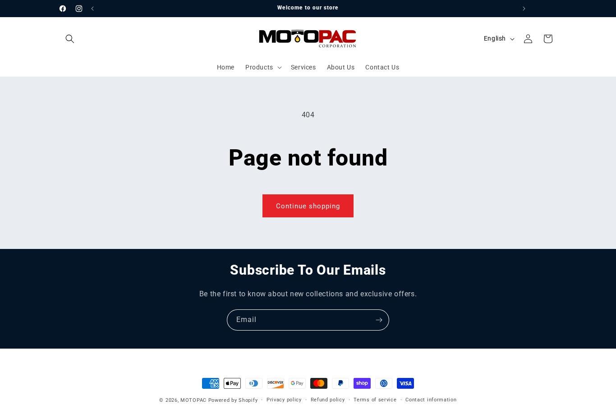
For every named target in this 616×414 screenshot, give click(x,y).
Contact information (430, 400)
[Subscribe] (379, 320)
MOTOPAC (193, 400)
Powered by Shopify (233, 400)
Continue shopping (308, 206)
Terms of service (375, 400)
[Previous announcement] (92, 8)
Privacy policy (284, 400)
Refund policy (328, 400)
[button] (70, 39)
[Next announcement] (524, 8)
